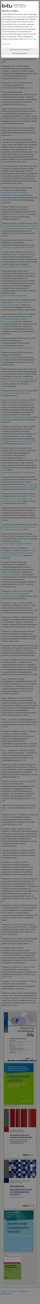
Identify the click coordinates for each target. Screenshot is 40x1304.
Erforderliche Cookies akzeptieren (20, 49)
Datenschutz (31, 39)
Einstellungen (6, 44)
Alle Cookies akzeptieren (20, 53)
